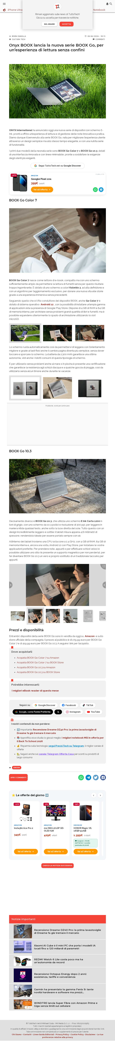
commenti (100, 39)
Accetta (66, 24)
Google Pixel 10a (41, 179)
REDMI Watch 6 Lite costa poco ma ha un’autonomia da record (58, 961)
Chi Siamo (16, 1034)
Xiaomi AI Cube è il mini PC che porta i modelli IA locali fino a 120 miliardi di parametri (65, 947)
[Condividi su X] (96, 777)
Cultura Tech (18, 39)
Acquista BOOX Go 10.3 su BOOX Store (38, 672)
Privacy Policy (62, 1034)
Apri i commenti (18, 778)
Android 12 (47, 304)
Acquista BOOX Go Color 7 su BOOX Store (40, 662)
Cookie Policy (77, 1034)
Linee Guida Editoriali (43, 1034)
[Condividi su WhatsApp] (95, 189)
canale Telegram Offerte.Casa (56, 754)
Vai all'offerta (41, 189)
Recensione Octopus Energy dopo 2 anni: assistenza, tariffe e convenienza (60, 975)
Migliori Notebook (94, 10)
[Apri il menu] (4, 4)
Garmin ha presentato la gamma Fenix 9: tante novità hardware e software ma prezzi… (64, 991)
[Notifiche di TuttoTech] (107, 4)
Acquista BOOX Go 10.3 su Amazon (36, 667)
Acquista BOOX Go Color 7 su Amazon (38, 657)
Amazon (90, 636)
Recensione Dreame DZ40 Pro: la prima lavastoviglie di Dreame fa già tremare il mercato (67, 931)
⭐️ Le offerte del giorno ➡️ (30, 795)
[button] (25, 333)
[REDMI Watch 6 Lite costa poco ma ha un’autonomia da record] (23, 960)
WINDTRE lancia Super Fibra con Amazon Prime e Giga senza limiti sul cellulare (65, 1004)
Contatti (27, 1034)
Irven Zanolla (19, 36)
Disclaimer (90, 1034)
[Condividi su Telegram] (101, 189)
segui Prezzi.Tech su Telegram (66, 745)
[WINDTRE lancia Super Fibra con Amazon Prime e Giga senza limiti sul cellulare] (23, 1004)
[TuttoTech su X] (58, 712)
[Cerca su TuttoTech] (111, 4)
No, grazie (49, 24)
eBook (16, 768)
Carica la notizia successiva (57, 866)
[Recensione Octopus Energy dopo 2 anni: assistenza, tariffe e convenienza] (23, 975)
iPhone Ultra (15, 10)
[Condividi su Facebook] (103, 777)
